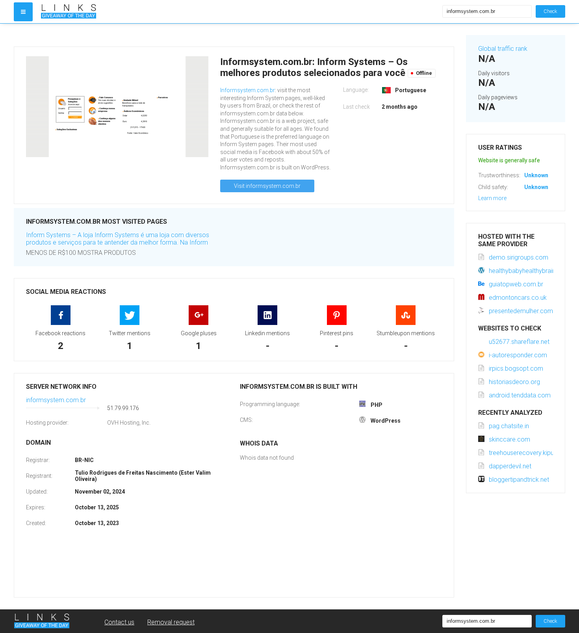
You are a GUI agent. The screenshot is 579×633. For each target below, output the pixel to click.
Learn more (492, 198)
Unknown (536, 175)
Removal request (171, 622)
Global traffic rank (502, 48)
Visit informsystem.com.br (267, 186)
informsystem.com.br (56, 400)
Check (550, 11)
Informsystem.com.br (247, 90)
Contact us (119, 622)
